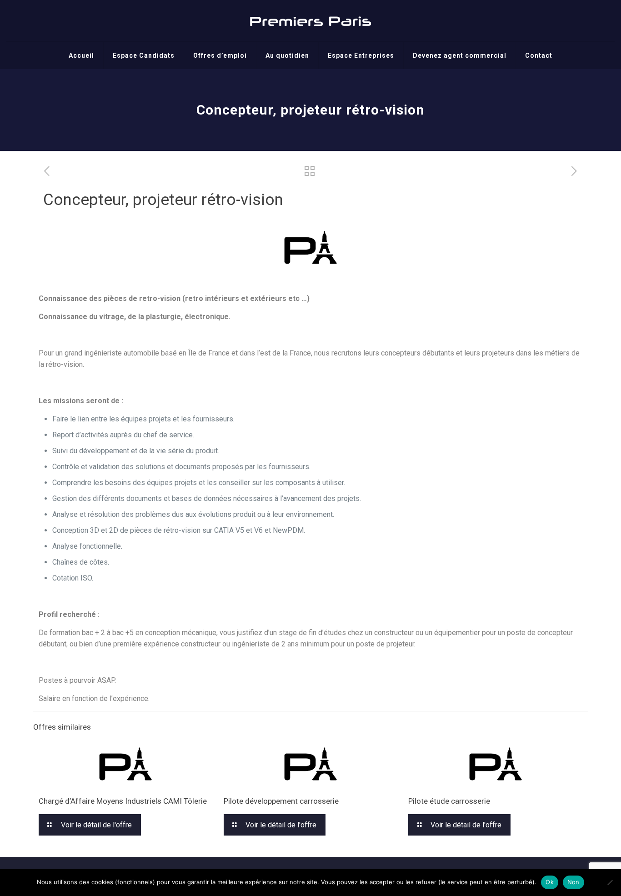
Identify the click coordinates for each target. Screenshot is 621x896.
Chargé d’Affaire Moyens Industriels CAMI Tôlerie (123, 801)
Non (573, 882)
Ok (550, 882)
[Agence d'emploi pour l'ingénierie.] (310, 20)
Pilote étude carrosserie (449, 801)
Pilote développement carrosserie (281, 801)
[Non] (609, 882)
